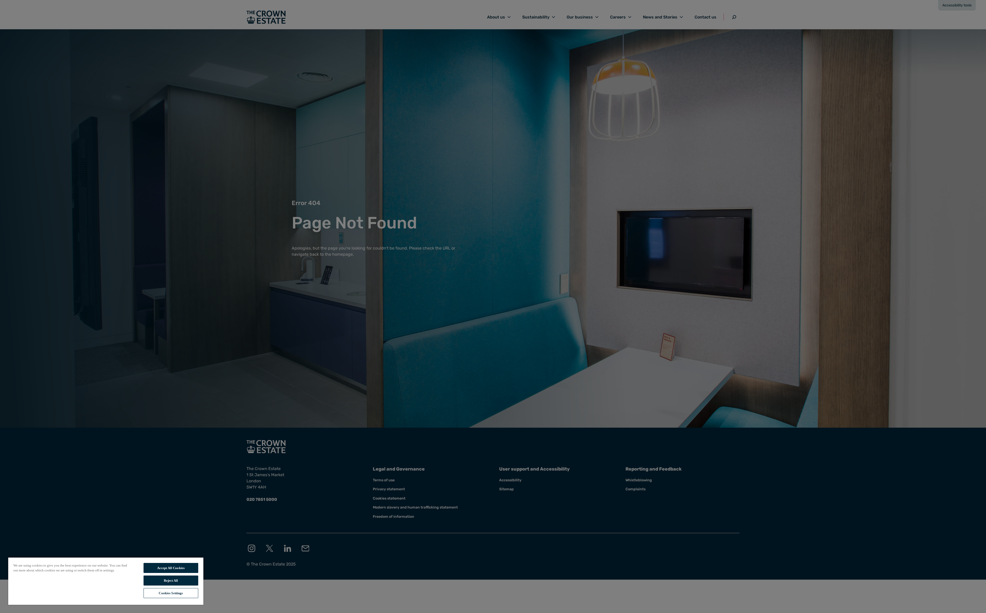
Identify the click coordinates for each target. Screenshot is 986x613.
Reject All (171, 580)
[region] (105, 581)
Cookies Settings (171, 593)
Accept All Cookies (171, 568)
